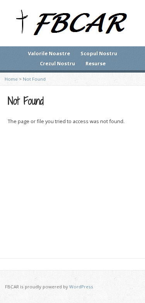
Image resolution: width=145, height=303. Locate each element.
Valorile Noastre (49, 53)
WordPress (81, 286)
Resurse (95, 63)
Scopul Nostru (98, 53)
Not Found (34, 79)
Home (11, 79)
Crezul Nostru (57, 63)
